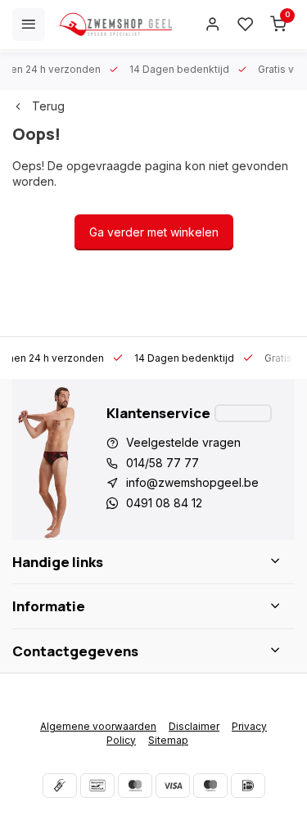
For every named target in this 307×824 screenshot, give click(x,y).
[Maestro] (210, 785)
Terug (48, 106)
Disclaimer (194, 726)
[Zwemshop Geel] (114, 24)
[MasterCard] (135, 785)
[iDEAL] (248, 785)
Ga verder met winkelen (154, 232)
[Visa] (173, 785)
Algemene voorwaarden (98, 726)
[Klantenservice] (243, 413)
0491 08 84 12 (164, 503)
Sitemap (168, 740)
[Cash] (60, 785)
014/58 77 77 (162, 463)
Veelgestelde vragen (183, 442)
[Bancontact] (97, 785)
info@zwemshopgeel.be (192, 482)
